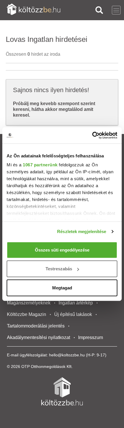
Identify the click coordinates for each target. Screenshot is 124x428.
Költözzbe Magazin (26, 314)
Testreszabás (59, 268)
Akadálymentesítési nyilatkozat (38, 337)
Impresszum (90, 337)
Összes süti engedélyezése (62, 249)
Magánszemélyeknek (28, 302)
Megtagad (62, 287)
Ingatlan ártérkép (76, 302)
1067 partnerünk (40, 164)
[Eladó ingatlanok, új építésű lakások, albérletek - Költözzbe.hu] (62, 391)
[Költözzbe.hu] (33, 9)
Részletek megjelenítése (81, 231)
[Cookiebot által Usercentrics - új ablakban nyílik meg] (92, 135)
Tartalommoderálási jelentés (36, 325)
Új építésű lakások (73, 314)
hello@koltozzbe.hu (67, 355)
